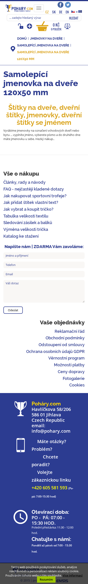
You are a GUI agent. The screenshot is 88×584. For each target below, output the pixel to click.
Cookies (77, 385)
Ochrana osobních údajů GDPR (55, 351)
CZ (47, 12)
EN (67, 12)
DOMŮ (22, 38)
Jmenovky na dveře (46, 38)
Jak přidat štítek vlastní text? (30, 202)
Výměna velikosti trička (25, 229)
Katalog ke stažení (21, 236)
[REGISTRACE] (30, 26)
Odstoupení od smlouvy (62, 344)
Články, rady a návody (24, 182)
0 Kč (56, 26)
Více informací (73, 575)
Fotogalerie (74, 378)
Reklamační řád (70, 331)
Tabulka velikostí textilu (25, 216)
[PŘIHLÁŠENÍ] (21, 26)
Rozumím (46, 579)
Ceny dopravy (71, 371)
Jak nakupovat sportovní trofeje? (35, 195)
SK (54, 12)
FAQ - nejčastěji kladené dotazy (33, 189)
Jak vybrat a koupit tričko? (28, 209)
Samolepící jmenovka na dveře (43, 45)
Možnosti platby (69, 364)
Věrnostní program (66, 358)
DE (60, 12)
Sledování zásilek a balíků (27, 222)
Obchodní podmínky (65, 337)
